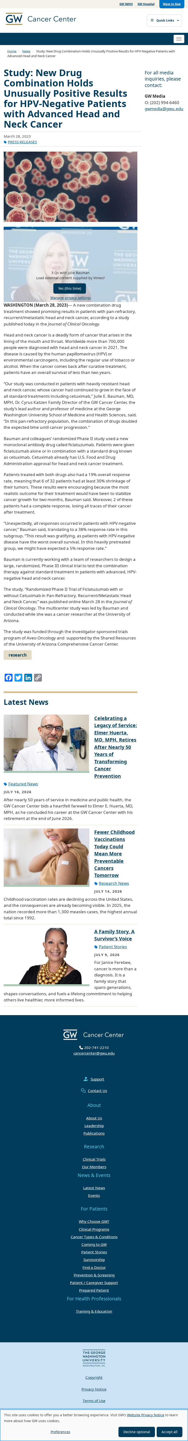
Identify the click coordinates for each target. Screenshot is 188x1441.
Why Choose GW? (94, 1221)
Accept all (169, 1431)
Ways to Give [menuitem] (172, 4)
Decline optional (136, 1431)
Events (94, 1195)
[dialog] (94, 1425)
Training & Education (94, 1311)
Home (11, 51)
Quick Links (165, 20)
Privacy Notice (94, 1389)
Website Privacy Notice (145, 1415)
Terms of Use (94, 1400)
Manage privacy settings (70, 297)
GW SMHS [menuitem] (126, 4)
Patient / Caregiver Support (94, 1282)
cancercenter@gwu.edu (94, 1053)
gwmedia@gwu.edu (164, 108)
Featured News (23, 784)
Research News (114, 883)
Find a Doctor (94, 1267)
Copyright (94, 1377)
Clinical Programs (94, 1229)
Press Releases (22, 141)
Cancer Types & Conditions (94, 1236)
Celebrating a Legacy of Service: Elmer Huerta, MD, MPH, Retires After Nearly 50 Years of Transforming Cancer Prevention (115, 747)
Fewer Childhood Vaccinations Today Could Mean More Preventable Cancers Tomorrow (114, 854)
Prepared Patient (94, 1290)
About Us (94, 1118)
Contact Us (97, 1090)
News (26, 51)
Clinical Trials (94, 1159)
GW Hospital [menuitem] (146, 4)
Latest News (94, 1187)
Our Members (94, 1166)
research (18, 655)
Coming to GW (94, 1244)
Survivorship (94, 1259)
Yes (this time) (69, 288)
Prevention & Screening (94, 1275)
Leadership (94, 1125)
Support (97, 1079)
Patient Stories (113, 946)
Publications (94, 1133)
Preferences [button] (60, 1431)
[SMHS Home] (52, 19)
